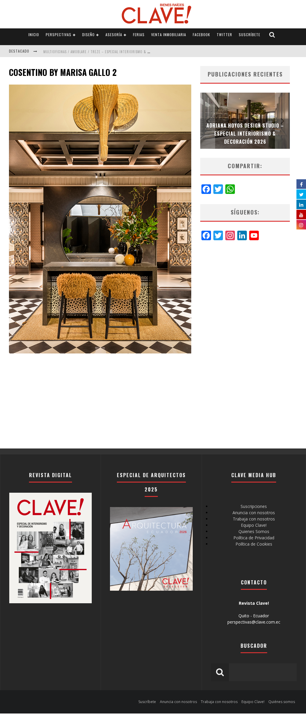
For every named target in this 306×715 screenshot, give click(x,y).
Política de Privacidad (253, 538)
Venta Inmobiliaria (168, 34)
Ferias (139, 34)
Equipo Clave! (254, 525)
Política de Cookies (253, 544)
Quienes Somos (253, 531)
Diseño (88, 34)
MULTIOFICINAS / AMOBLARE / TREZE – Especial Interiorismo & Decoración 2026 (109, 51)
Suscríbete (249, 34)
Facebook (201, 34)
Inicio (33, 34)
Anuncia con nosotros (253, 512)
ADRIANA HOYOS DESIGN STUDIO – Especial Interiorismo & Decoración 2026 (245, 133)
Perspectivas (58, 34)
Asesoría (113, 34)
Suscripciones (254, 506)
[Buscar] (272, 35)
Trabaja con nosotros (254, 519)
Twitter (224, 34)
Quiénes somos (281, 701)
